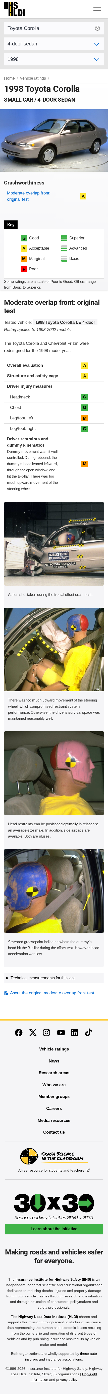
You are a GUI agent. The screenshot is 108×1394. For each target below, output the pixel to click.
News (54, 1061)
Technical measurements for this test (43, 978)
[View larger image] (54, 544)
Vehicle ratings (33, 78)
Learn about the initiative (54, 1229)
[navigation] (97, 9)
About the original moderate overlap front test (52, 993)
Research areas (54, 1072)
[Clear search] (97, 28)
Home (9, 78)
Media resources (54, 1120)
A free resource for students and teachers (51, 1170)
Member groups (54, 1096)
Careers (54, 1108)
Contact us (54, 1132)
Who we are (54, 1084)
